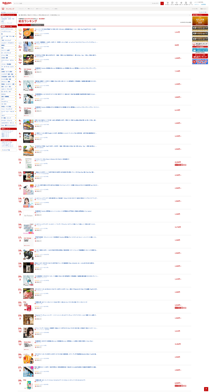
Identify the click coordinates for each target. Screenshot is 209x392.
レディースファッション (7, 29)
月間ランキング (5, 135)
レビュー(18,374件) (44, 46)
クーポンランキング (6, 143)
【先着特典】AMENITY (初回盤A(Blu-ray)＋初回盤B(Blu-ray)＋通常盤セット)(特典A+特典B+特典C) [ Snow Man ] (64, 341)
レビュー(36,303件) (44, 358)
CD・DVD (3, 104)
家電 (2, 21)
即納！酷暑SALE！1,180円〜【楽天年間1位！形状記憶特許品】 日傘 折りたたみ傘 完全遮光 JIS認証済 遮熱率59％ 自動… (66, 367)
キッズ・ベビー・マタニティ (7, 112)
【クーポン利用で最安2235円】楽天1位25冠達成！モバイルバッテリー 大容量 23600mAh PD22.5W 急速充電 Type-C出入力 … (67, 185)
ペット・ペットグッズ (6, 109)
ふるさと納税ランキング (7, 145)
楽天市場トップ (4, 12)
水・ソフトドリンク (6, 17)
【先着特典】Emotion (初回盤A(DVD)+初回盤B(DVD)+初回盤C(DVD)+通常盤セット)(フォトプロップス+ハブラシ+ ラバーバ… (67, 107)
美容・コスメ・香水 (6, 86)
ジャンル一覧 (194, 8)
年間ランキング (5, 136)
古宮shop (37, 186)
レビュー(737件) (44, 228)
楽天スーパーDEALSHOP (40, 160)
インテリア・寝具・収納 (7, 74)
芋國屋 (37, 355)
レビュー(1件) (43, 345)
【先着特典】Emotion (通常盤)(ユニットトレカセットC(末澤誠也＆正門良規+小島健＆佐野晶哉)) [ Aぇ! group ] (63, 211)
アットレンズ (38, 225)
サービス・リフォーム (6, 120)
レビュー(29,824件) (44, 332)
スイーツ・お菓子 (5, 50)
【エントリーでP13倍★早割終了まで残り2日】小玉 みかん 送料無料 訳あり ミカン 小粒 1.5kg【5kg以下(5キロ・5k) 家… (66, 29)
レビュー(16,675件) (44, 98)
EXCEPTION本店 (39, 134)
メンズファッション (6, 31)
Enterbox (37, 251)
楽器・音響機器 (5, 96)
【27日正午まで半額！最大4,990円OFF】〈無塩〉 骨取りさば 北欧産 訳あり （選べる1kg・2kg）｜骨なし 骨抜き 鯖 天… (66, 55)
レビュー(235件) (44, 137)
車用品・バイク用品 (6, 106)
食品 (2, 47)
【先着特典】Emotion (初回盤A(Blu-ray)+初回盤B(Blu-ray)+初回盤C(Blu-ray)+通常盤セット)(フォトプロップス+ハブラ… (66, 68)
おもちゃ (3, 94)
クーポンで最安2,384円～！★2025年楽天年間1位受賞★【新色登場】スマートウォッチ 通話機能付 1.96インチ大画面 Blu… (66, 250)
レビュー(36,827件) (44, 254)
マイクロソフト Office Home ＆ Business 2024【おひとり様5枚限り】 (52, 159)
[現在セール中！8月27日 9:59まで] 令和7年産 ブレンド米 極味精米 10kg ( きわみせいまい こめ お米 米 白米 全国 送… (65, 263)
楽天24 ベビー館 (39, 303)
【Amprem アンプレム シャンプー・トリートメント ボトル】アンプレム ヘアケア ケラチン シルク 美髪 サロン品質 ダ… (66, 315)
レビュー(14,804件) (44, 33)
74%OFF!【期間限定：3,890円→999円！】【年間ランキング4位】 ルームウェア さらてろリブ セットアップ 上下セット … (66, 42)
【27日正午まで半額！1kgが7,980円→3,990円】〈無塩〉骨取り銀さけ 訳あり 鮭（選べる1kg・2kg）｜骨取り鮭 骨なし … (66, 146)
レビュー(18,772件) (44, 124)
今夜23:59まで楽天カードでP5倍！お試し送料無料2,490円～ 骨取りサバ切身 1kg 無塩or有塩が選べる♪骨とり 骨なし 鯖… (65, 120)
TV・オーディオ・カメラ (7, 66)
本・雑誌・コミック (6, 118)
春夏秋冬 (37, 368)
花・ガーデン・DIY (6, 91)
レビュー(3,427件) (44, 150)
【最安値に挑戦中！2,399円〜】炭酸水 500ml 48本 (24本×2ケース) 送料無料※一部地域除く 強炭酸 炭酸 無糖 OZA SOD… (66, 81)
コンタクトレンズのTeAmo (41, 199)
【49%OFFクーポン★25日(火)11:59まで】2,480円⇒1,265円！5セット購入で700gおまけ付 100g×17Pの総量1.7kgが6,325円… (66, 289)
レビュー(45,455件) (44, 371)
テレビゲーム (4, 101)
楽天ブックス (38, 69)
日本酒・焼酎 (4, 57)
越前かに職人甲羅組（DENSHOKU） (43, 121)
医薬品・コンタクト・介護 (7, 84)
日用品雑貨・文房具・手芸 (7, 18)
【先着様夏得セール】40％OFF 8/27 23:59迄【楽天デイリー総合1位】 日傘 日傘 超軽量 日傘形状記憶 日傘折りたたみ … (65, 94)
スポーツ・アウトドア (6, 23)
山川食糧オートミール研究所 (41, 264)
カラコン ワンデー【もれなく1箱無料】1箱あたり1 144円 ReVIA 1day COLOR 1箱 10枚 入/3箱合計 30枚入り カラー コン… (66, 328)
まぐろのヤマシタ (39, 290)
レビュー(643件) (44, 163)
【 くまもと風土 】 (40, 30)
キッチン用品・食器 (6, 79)
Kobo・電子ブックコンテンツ (8, 125)
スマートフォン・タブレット (7, 61)
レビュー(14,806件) (44, 202)
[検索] (162, 3)
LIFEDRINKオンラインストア (41, 82)
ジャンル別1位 (54, 8)
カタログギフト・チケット (7, 123)
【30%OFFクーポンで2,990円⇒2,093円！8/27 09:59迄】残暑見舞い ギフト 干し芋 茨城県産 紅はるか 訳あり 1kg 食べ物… (66, 354)
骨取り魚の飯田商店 (40, 56)
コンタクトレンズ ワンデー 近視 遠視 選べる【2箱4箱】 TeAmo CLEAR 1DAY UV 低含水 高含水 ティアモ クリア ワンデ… (66, 198)
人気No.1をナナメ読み (7, 142)
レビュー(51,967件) (44, 280)
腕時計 (3, 45)
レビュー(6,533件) (44, 176)
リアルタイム (47, 8)
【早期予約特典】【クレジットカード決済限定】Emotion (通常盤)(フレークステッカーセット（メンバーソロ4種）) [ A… (66, 237)
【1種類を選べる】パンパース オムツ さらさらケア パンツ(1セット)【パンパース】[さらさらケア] (60, 380)
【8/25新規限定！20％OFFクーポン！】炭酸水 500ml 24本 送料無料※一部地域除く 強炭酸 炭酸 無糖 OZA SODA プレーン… (66, 276)
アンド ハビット (39, 316)
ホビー (3, 99)
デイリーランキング (6, 132)
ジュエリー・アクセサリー (7, 42)
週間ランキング (5, 134)
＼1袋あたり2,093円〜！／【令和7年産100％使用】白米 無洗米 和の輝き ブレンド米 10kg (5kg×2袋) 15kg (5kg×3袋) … (65, 172)
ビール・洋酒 (4, 55)
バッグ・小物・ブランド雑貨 (7, 37)
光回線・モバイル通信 (6, 71)
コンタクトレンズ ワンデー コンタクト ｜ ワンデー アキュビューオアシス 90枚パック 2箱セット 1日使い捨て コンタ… (65, 224)
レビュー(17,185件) (44, 85)
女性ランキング (39, 8)
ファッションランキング (7, 146)
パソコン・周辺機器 (6, 64)
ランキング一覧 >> (203, 12)
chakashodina (38, 95)
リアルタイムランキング (7, 131)
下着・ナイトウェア (6, 40)
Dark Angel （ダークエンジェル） (42, 43)
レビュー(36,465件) (44, 59)
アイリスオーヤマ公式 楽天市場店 (42, 173)
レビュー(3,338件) (44, 293)
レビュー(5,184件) (44, 189)
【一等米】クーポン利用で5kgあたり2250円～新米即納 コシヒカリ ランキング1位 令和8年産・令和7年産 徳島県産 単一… (66, 133)
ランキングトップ (22, 8)
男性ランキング (31, 8)
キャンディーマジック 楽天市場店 (42, 329)
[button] (172, 3)
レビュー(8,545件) (44, 306)
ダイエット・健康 (5, 81)
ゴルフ (3, 20)
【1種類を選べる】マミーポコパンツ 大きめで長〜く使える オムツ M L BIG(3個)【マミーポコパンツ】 (61, 302)
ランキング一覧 (6, 150)
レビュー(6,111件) (44, 267)
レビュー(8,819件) (44, 384)
